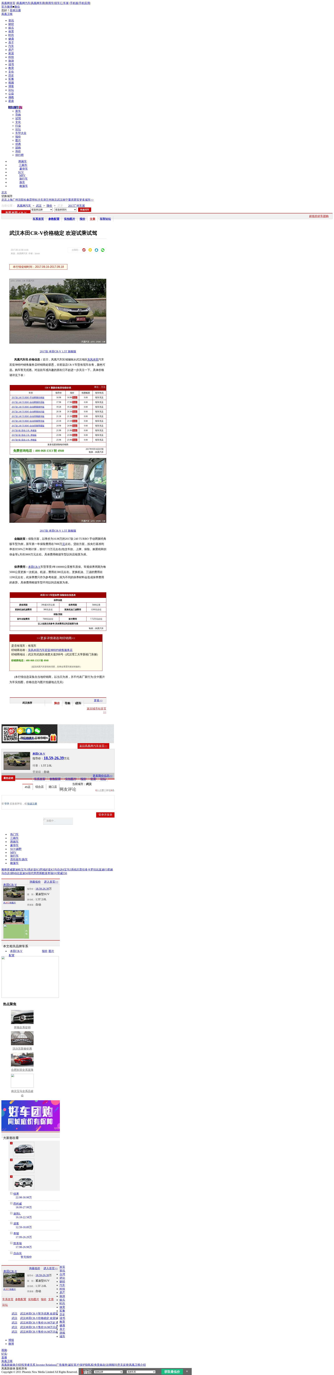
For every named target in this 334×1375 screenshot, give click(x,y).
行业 (18, 125)
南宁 (65, 199)
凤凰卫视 (7, 14)
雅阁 (4, 869)
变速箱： (38, 771)
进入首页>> (51, 881)
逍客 (16, 1223)
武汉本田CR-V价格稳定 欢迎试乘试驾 (42, 1318)
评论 (62, 1277)
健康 (11, 38)
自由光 (17, 1253)
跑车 (22, 182)
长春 (26, 199)
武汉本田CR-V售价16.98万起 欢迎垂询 (42, 1322)
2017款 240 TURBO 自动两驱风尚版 (28, 411)
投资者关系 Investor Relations (38, 1364)
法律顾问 (111, 1364)
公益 (11, 93)
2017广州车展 (76, 205)
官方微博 (7, 6)
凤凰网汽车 (23, 3)
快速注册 (32, 803)
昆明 (32, 199)
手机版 (74, 3)
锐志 (76, 869)
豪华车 (23, 168)
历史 (11, 75)
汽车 (11, 46)
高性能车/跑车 (19, 859)
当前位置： (8, 205)
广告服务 (61, 1364)
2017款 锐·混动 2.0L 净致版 (24, 440)
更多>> (98, 700)
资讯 (11, 20)
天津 (43, 199)
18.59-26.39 (42, 888)
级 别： (31, 894)
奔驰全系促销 (22, 1027)
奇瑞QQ (52, 873)
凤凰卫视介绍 (137, 1364)
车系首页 (38, 218)
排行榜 (19, 154)
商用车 (49, 3)
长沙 (37, 199)
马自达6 (59, 869)
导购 (18, 114)
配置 (11, 955)
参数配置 (53, 218)
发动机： (31, 899)
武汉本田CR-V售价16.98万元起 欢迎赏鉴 (42, 1327)
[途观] (23, 1166)
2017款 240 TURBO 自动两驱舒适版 (28, 402)
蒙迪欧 (17, 869)
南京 (54, 199)
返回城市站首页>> (96, 710)
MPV (22, 175)
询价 (18, 151)
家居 (11, 53)
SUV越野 (16, 849)
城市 (62, 1336)
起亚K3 (35, 869)
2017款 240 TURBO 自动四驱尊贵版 (28, 421)
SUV (21, 172)
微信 (17, 6)
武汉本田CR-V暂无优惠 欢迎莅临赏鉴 (42, 1313)
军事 (11, 79)
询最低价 (35, 881)
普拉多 (83, 869)
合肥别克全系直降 (22, 1069)
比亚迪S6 (22, 873)
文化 (11, 71)
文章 (92, 218)
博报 (11, 1340)
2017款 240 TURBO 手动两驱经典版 (28, 397)
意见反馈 (123, 1364)
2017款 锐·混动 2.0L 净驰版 (24, 435)
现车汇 (58, 3)
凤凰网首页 (8, 3)
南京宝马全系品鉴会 (22, 1093)
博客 (11, 86)
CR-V (23, 213)
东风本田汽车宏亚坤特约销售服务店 (50, 650)
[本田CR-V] (17, 761)
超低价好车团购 (319, 216)
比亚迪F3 (101, 869)
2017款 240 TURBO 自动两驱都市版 (28, 407)
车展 (66, 3)
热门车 (14, 834)
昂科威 (17, 1203)
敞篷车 (23, 185)
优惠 (18, 143)
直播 (4, 1357)
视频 (11, 82)
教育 (11, 68)
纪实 (4, 1353)
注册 (18, 10)
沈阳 (21, 199)
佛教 (11, 97)
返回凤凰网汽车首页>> (93, 745)
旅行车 (23, 178)
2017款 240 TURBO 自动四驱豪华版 (28, 416)
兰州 (48, 199)
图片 (18, 140)
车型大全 (20, 133)
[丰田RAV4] (23, 1182)
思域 (42, 869)
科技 (11, 57)
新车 (18, 111)
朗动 (14, 873)
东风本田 (11, 213)
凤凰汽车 (99, 452)
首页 (62, 1266)
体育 (11, 31)
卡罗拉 (92, 869)
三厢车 (23, 165)
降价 (49, 205)
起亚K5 (49, 869)
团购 (18, 147)
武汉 (60, 199)
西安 (76, 199)
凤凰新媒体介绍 (11, 1364)
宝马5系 (69, 869)
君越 (110, 869)
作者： (12, 738)
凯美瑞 (17, 1243)
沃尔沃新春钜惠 (22, 1048)
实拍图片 (69, 218)
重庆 (71, 199)
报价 (18, 136)
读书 (11, 64)
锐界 (16, 1193)
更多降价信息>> (103, 775)
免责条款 (99, 1364)
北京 (4, 192)
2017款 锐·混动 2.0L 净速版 (24, 430)
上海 (10, 199)
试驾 (18, 118)
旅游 (11, 60)
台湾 (62, 1274)
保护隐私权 (87, 1364)
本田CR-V (34, 566)
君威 (10, 869)
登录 (12, 10)
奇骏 (16, 1233)
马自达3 (6, 873)
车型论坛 (105, 218)
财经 (11, 24)
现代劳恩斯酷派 (37, 873)
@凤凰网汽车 (28, 738)
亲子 (11, 42)
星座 (11, 100)
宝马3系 (26, 869)
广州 (15, 199)
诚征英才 (73, 1364)
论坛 (11, 89)
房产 (11, 49)
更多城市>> (86, 199)
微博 (11, 1343)
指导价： (31, 889)
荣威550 (62, 873)
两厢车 (22, 161)
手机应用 (84, 3)
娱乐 (11, 27)
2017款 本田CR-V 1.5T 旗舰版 (58, 351)
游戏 (62, 1332)
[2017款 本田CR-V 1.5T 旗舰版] (60, 342)
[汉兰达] (23, 1149)
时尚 (11, 35)
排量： (37, 765)
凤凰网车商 (38, 3)
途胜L (17, 1213)
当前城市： (79, 784)
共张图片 (9, 903)
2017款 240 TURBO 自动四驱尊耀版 (28, 426)
